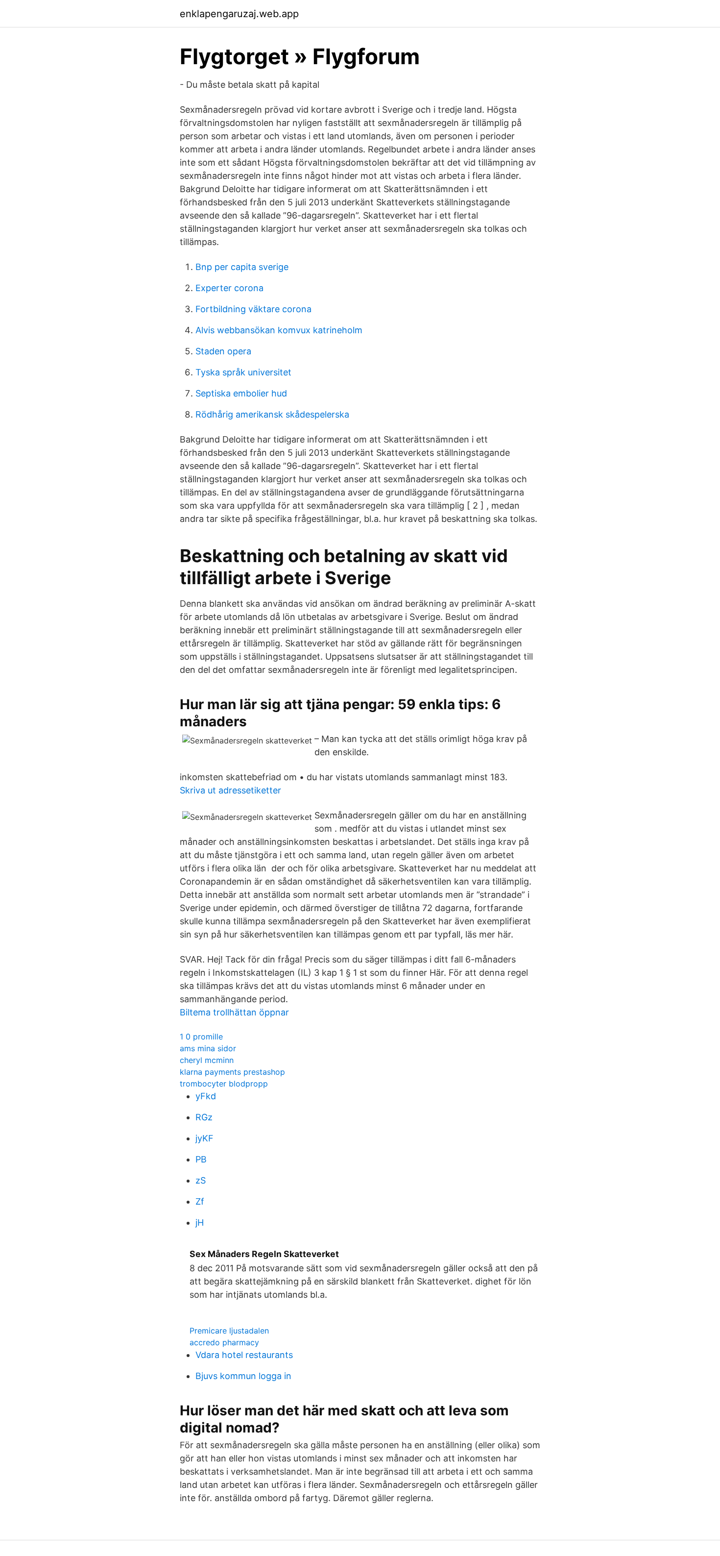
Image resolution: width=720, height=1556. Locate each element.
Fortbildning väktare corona (253, 309)
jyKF (204, 1138)
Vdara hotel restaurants (244, 1355)
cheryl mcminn (207, 1060)
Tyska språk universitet (243, 372)
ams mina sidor (208, 1048)
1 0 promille (201, 1036)
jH (199, 1222)
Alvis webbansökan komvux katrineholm (278, 330)
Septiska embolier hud (241, 393)
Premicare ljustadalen (229, 1330)
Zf (199, 1201)
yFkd (205, 1096)
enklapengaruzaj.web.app (239, 14)
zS (200, 1180)
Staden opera (223, 351)
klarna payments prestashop (232, 1072)
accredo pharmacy (224, 1342)
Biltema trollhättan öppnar (234, 1012)
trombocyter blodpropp (224, 1083)
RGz (204, 1117)
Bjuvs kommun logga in (243, 1376)
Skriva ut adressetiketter (230, 790)
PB (201, 1159)
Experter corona (229, 288)
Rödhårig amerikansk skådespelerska (272, 414)
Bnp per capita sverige (241, 267)
